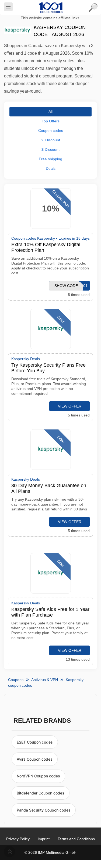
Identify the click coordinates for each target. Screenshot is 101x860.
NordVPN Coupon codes (38, 776)
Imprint (44, 839)
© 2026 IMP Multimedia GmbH (50, 852)
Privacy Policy (18, 839)
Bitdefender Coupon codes (40, 793)
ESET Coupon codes (35, 742)
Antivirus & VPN (44, 679)
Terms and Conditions (76, 839)
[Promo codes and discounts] (50, 7)
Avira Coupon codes (35, 759)
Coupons (15, 679)
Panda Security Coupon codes (44, 810)
